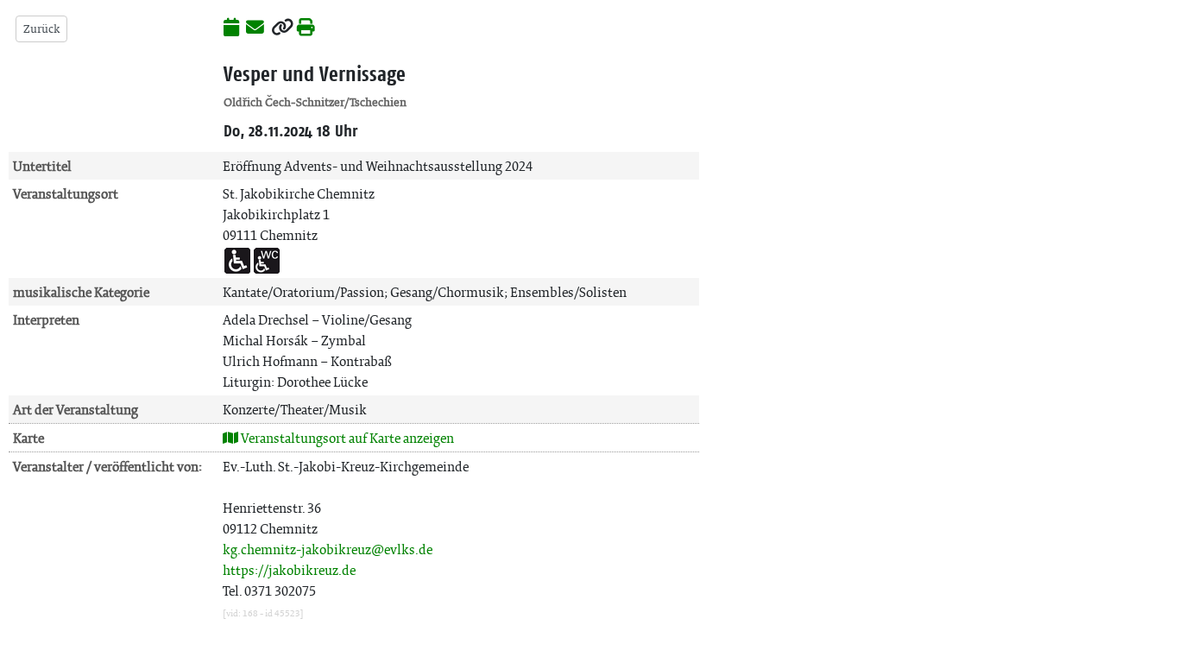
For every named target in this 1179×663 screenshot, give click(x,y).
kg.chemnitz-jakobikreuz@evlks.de (327, 549)
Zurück (41, 29)
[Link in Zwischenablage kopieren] (282, 28)
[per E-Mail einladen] (255, 28)
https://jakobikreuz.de (289, 570)
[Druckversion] (306, 28)
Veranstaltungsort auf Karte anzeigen (346, 438)
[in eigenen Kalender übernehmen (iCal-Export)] (231, 28)
